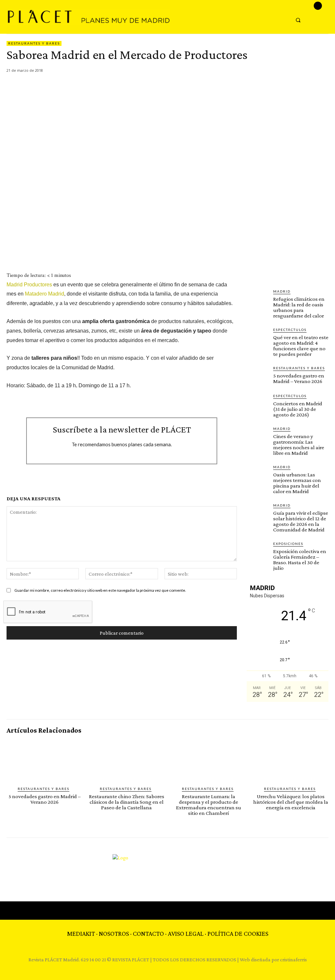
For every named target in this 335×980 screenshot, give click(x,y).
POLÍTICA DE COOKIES (237, 933)
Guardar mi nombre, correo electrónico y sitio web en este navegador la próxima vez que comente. (100, 590)
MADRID (282, 291)
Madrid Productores (30, 284)
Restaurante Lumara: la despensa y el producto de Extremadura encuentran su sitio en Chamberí (208, 804)
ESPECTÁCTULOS (290, 330)
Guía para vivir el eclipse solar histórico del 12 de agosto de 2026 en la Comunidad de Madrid (300, 521)
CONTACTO (148, 933)
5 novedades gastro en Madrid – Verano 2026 (298, 378)
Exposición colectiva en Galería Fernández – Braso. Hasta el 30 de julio (299, 559)
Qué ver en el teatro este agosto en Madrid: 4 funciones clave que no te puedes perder (300, 345)
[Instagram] (318, 6)
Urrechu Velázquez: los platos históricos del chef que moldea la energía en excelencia (290, 802)
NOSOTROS (114, 933)
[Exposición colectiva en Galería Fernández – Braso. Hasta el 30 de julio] (257, 551)
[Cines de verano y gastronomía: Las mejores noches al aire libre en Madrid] (257, 436)
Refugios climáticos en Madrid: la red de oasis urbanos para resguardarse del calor (299, 307)
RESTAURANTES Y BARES (34, 43)
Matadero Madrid (44, 294)
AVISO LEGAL (185, 933)
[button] (298, 19)
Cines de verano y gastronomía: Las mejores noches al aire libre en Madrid (298, 444)
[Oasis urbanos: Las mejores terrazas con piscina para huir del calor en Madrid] (257, 475)
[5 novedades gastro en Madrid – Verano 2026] (257, 376)
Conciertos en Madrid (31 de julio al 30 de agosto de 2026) (297, 409)
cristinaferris (293, 959)
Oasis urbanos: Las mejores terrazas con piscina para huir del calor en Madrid (297, 482)
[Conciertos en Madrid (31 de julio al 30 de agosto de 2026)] (257, 403)
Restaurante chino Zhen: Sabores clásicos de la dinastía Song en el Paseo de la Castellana (126, 802)
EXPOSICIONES (288, 544)
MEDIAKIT (81, 933)
